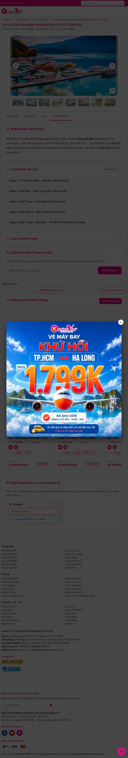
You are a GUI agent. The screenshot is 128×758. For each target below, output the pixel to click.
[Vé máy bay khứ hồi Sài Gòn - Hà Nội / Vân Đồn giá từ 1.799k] (64, 379)
